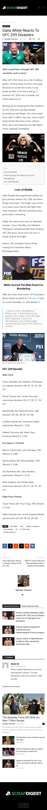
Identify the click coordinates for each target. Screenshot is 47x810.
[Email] (21, 546)
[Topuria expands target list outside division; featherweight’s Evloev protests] (8, 630)
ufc (17, 529)
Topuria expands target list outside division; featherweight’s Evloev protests (30, 630)
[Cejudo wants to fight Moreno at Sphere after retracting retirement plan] (8, 641)
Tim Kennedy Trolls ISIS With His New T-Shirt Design (21, 719)
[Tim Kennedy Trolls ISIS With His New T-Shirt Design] (23, 704)
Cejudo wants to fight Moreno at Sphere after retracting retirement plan (29, 641)
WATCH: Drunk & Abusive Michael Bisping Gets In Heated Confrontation (35, 563)
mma (22, 526)
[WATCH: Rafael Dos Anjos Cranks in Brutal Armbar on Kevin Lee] (8, 752)
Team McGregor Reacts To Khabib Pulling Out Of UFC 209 (11, 563)
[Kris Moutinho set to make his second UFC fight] (8, 740)
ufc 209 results (25, 529)
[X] (10, 546)
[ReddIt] (15, 546)
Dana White (13, 526)
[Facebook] (4, 546)
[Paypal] (24, 595)
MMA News (12, 22)
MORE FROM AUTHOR (30, 606)
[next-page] (7, 650)
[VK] (32, 546)
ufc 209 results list (9, 532)
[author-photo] (23, 587)
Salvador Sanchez (11, 39)
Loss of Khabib (10, 172)
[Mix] (27, 546)
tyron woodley (8, 529)
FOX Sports (33, 298)
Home (4, 22)
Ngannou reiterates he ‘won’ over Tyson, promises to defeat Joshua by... (29, 763)
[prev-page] (3, 650)
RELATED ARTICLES (11, 606)
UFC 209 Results (11, 182)
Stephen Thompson (32, 526)
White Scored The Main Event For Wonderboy (19, 177)
